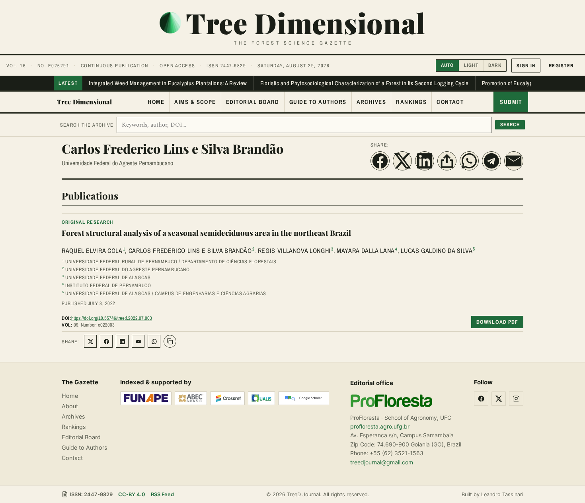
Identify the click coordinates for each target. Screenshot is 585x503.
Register (561, 65)
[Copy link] (170, 341)
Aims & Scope (195, 102)
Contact (450, 102)
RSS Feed (162, 494)
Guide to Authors (318, 102)
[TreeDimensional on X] (498, 398)
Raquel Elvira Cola (92, 250)
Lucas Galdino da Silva (436, 250)
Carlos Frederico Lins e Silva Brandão (190, 250)
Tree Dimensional (84, 102)
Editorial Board (252, 102)
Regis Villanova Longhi (294, 250)
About (70, 406)
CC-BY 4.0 (131, 494)
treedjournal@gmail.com (381, 462)
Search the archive (86, 124)
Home (156, 102)
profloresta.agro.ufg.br (380, 426)
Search (510, 124)
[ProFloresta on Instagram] (516, 398)
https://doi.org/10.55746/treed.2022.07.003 (111, 318)
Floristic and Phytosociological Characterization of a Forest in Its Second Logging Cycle (364, 83)
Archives (371, 102)
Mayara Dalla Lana (366, 250)
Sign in (526, 65)
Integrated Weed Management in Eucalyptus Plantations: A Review (168, 83)
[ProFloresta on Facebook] (481, 398)
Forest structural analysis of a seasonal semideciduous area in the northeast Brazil (206, 233)
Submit (511, 102)
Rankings (411, 102)
